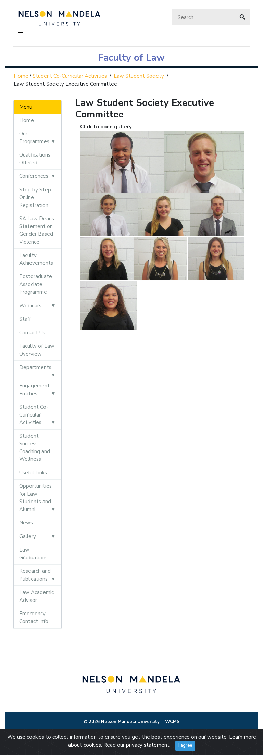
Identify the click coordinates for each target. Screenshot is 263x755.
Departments (35, 367)
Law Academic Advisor (36, 596)
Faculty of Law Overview (36, 350)
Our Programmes (34, 137)
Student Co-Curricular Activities (70, 76)
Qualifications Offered (34, 158)
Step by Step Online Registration (35, 197)
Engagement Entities (34, 389)
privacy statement (148, 745)
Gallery (27, 536)
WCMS (172, 722)
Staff (25, 318)
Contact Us (32, 332)
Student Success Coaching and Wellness (34, 448)
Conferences (33, 176)
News (26, 522)
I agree (185, 745)
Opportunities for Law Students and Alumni (35, 498)
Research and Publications (35, 575)
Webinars (30, 305)
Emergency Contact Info (33, 617)
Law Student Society (139, 76)
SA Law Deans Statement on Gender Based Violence (36, 230)
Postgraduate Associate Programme (35, 284)
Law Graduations (33, 553)
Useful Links (33, 472)
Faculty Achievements (36, 259)
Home (21, 76)
